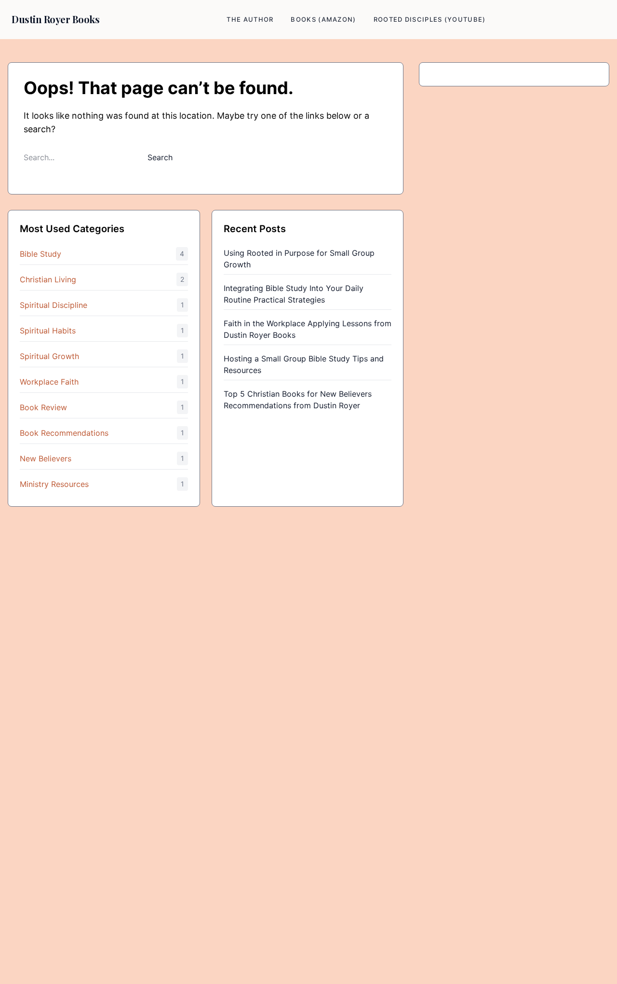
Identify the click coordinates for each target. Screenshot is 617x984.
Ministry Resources (54, 484)
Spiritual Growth (49, 356)
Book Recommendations (64, 433)
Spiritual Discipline (53, 305)
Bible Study (40, 254)
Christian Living (48, 279)
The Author (250, 19)
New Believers (45, 458)
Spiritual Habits (48, 330)
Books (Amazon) (323, 19)
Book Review (43, 407)
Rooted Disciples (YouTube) (430, 19)
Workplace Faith (49, 382)
